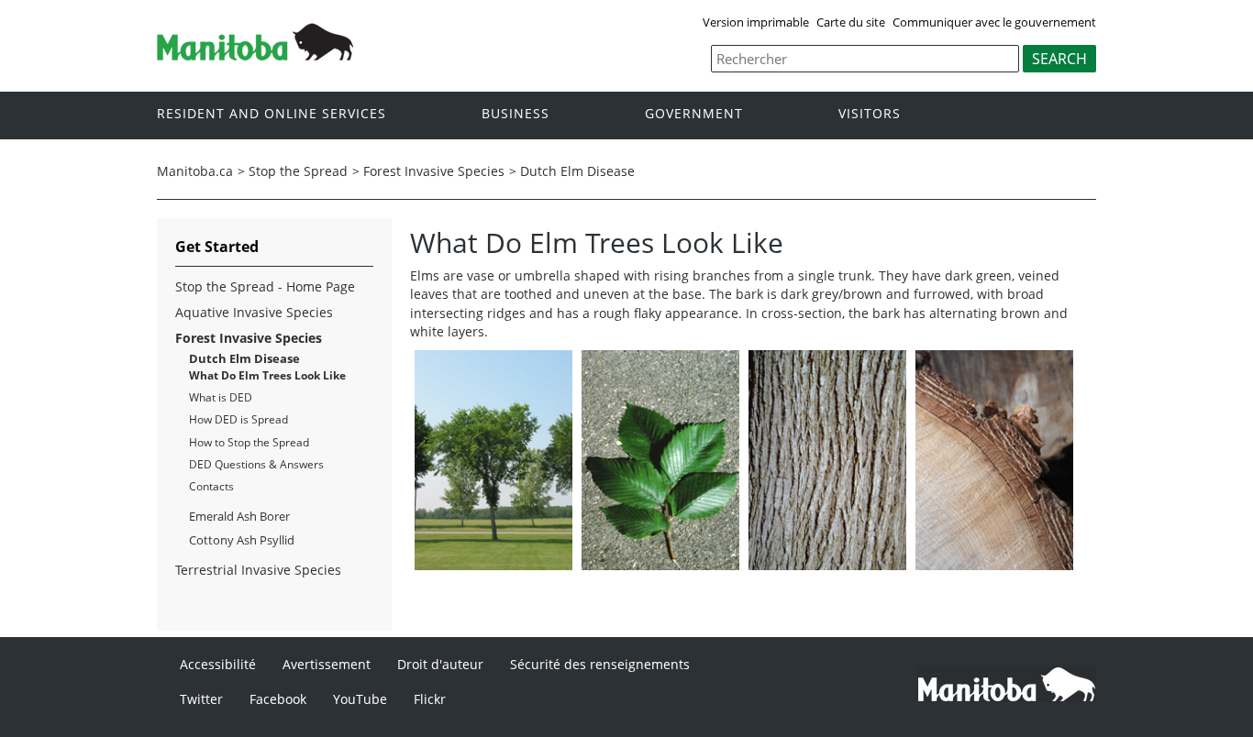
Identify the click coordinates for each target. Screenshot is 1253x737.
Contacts (211, 486)
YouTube (360, 699)
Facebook (277, 699)
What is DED (220, 397)
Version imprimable (756, 22)
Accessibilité (218, 664)
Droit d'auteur (440, 664)
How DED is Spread (238, 419)
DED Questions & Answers (256, 464)
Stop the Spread (298, 171)
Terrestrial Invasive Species (258, 569)
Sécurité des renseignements (600, 664)
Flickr (430, 699)
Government (694, 114)
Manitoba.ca (195, 171)
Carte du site (850, 22)
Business (515, 114)
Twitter (201, 699)
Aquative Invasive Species (254, 312)
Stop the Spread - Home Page (265, 286)
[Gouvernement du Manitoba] (255, 55)
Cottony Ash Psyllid (241, 540)
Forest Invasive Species (434, 171)
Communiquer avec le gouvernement (994, 22)
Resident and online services (271, 114)
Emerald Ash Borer (239, 516)
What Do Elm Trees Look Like (267, 375)
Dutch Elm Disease (577, 171)
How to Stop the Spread (249, 442)
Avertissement (327, 664)
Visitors (869, 114)
